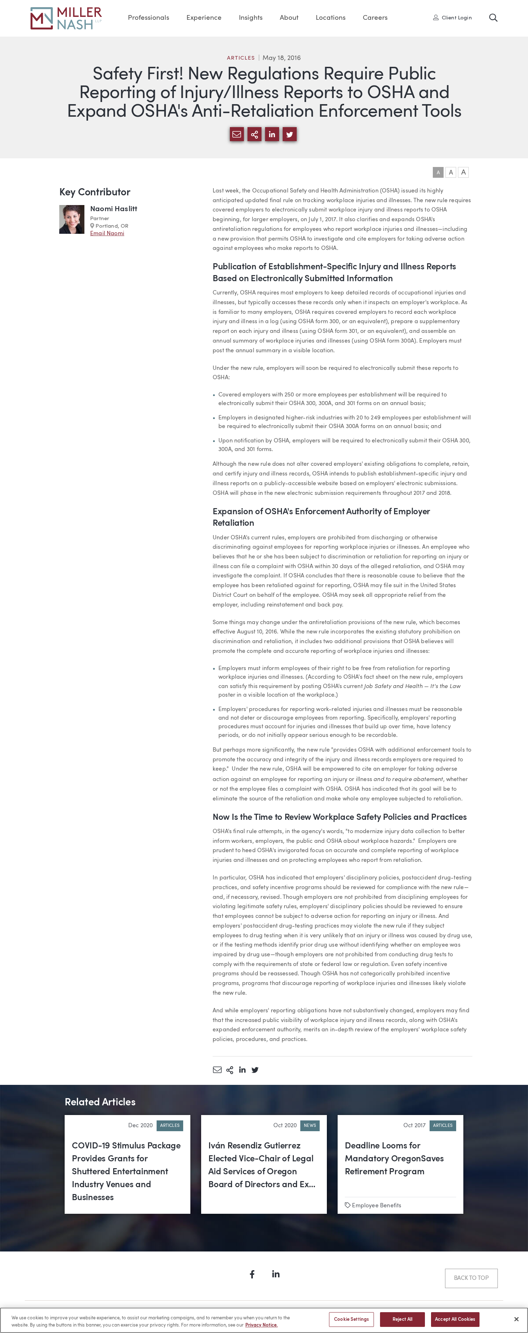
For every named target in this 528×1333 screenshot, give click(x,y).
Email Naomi (107, 234)
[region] (264, 1320)
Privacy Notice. (261, 1325)
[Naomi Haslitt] (71, 221)
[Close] (516, 1319)
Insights (251, 18)
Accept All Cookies (455, 1319)
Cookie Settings (351, 1319)
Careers (375, 18)
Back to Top (471, 1278)
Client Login (455, 17)
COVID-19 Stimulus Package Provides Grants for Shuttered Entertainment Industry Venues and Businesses (126, 1172)
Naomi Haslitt (113, 209)
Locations (331, 18)
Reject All (402, 1319)
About (289, 18)
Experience (204, 18)
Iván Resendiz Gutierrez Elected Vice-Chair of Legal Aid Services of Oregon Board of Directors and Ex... (261, 1165)
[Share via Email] (217, 1069)
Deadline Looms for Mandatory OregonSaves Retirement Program (394, 1159)
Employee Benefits (376, 1206)
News (310, 1126)
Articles (241, 58)
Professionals (148, 18)
